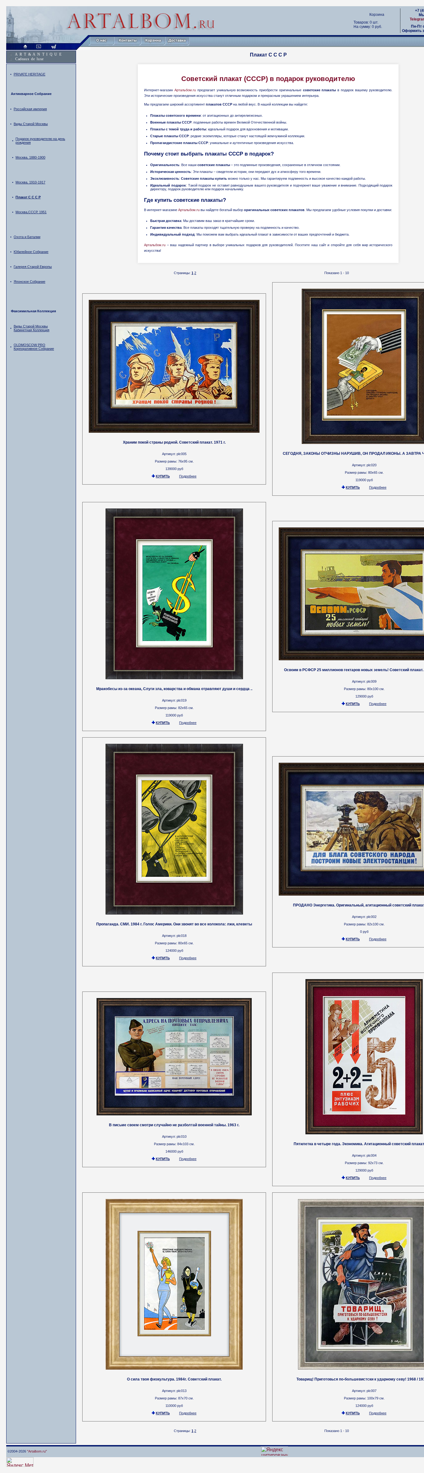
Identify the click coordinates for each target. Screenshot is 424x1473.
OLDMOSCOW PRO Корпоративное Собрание (34, 346)
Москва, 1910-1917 (30, 182)
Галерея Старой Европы (33, 267)
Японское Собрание (29, 281)
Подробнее (187, 476)
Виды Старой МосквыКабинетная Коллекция (31, 328)
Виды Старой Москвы (31, 124)
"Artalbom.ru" (37, 1451)
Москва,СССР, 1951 (31, 212)
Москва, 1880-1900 (30, 157)
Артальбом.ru (185, 90)
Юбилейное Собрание (31, 252)
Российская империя (30, 109)
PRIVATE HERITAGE (29, 74)
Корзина (376, 14)
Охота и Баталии (27, 237)
